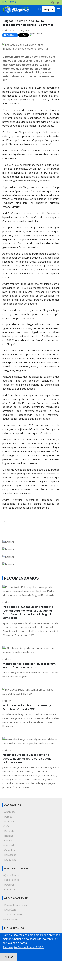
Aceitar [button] (9, 956)
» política (7, 816)
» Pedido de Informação (15, 904)
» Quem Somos (10, 875)
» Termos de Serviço (13, 914)
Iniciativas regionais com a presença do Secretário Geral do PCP (29, 707)
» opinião (7, 840)
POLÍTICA (6, 602)
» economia (8, 821)
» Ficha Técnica (10, 879)
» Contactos (8, 889)
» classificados (10, 850)
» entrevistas (9, 859)
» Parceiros (8, 884)
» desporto (8, 831)
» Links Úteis (9, 909)
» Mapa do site (10, 919)
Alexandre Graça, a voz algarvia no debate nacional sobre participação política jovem (27, 758)
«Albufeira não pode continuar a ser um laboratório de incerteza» (29, 665)
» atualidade (9, 811)
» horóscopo (9, 854)
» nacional (8, 845)
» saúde (6, 826)
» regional (8, 835)
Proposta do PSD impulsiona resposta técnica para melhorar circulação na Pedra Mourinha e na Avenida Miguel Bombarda (27, 612)
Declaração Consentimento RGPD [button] (23, 947)
